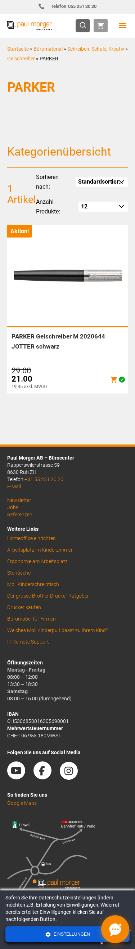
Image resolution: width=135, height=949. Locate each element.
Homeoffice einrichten (31, 538)
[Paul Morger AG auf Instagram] (72, 777)
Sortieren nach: (47, 182)
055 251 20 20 (73, 6)
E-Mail (14, 486)
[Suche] (85, 25)
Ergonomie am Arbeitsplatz (37, 561)
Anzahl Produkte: (48, 206)
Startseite (18, 49)
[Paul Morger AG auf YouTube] (19, 777)
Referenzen (19, 514)
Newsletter (19, 500)
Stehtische (19, 573)
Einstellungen (71, 934)
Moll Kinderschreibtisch (33, 584)
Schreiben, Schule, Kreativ (95, 49)
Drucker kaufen (24, 607)
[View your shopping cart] (101, 25)
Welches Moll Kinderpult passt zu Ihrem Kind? (57, 630)
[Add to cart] (114, 380)
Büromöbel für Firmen (31, 619)
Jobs (12, 507)
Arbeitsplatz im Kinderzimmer (40, 550)
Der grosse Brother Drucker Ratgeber (48, 596)
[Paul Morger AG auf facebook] (46, 777)
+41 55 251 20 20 (43, 479)
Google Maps (22, 803)
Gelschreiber (21, 58)
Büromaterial (48, 49)
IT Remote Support (28, 642)
